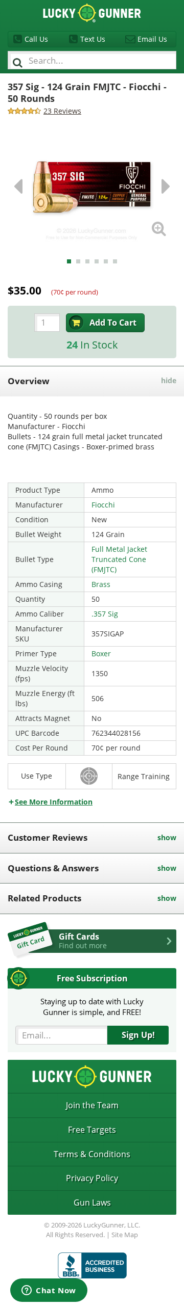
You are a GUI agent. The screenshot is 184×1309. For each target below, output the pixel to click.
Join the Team (92, 1105)
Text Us (92, 39)
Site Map (124, 1234)
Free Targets (92, 1129)
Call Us (36, 39)
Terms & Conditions (92, 1154)
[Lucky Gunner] (92, 1265)
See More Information (54, 802)
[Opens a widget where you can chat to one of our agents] (48, 1291)
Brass (100, 584)
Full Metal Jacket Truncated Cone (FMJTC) (119, 559)
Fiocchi (103, 505)
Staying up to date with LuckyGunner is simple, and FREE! (92, 1006)
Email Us (152, 39)
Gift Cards (83, 940)
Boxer (101, 653)
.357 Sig (104, 614)
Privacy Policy (92, 1178)
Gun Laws (92, 1202)
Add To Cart (112, 322)
